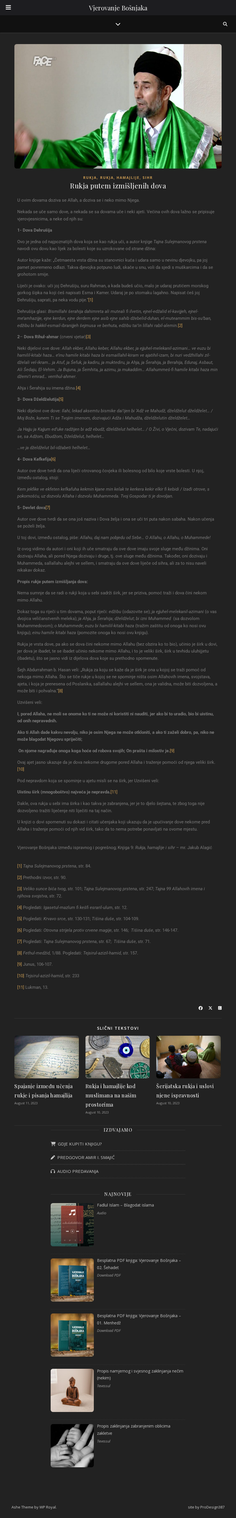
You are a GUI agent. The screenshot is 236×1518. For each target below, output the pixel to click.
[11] (114, 792)
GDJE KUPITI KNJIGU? (79, 1144)
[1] (90, 300)
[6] (53, 459)
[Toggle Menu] (8, 7)
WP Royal (47, 1507)
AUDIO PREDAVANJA (76, 1171)
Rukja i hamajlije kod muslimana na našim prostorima (110, 1095)
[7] (47, 507)
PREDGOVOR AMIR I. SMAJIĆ (85, 1157)
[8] (60, 690)
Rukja (90, 177)
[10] (20, 769)
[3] (88, 336)
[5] (61, 399)
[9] (172, 750)
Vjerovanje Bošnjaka (118, 7)
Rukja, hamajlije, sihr (126, 177)
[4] (78, 388)
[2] (180, 325)
